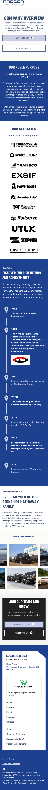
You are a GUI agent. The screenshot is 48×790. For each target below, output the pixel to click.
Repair (9, 712)
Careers (10, 722)
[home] (13, 2)
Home (9, 702)
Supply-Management (16, 744)
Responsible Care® (15, 739)
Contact (10, 729)
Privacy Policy (8, 759)
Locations (10, 717)
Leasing (10, 707)
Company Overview (15, 734)
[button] (43, 3)
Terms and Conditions (11, 764)
